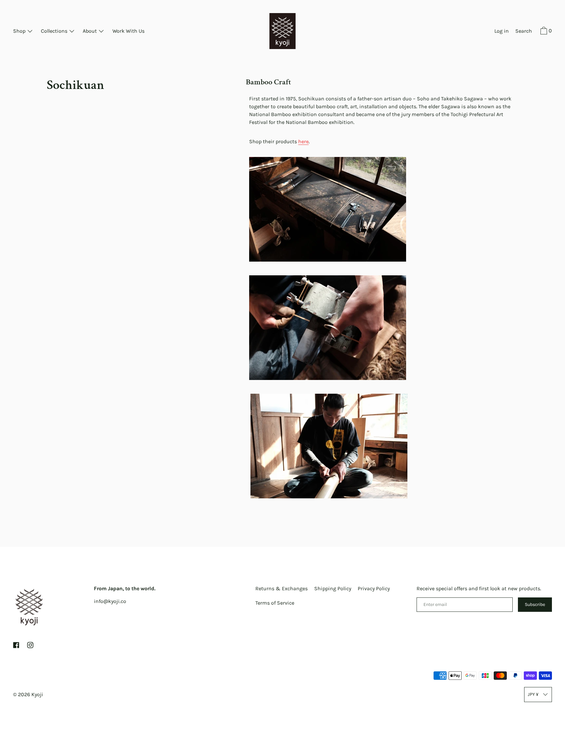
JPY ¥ (533, 694)
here (303, 141)
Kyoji (37, 694)
